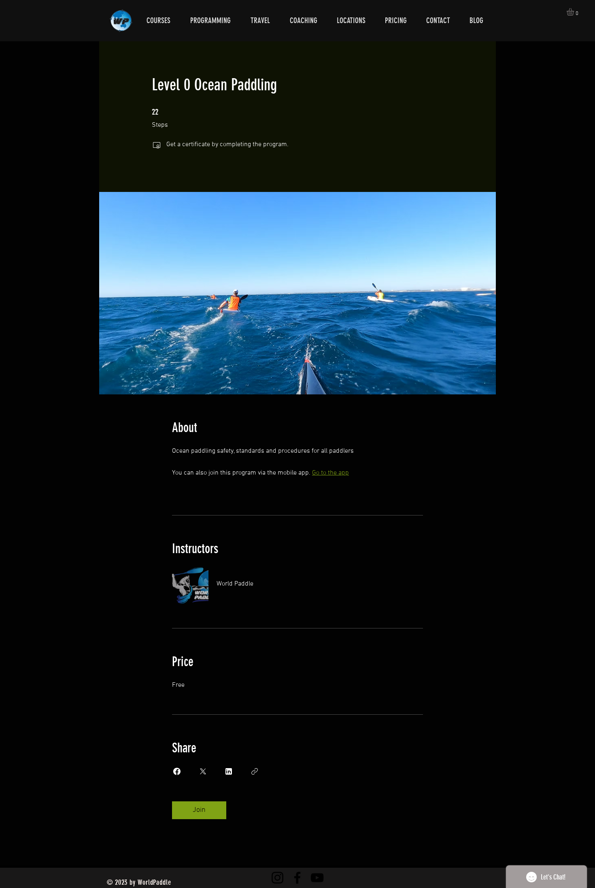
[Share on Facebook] (177, 771)
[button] (574, 11)
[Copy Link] (254, 771)
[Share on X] (203, 771)
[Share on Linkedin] (229, 771)
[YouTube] (317, 878)
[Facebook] (297, 878)
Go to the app (330, 473)
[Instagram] (277, 878)
